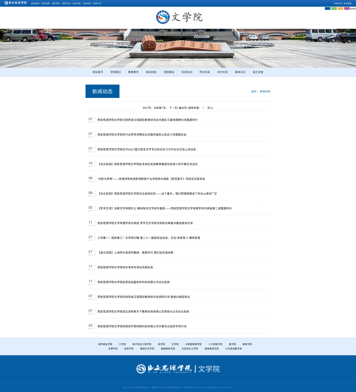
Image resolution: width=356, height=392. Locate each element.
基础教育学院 (168, 348)
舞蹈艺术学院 (147, 348)
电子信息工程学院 (142, 344)
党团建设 (169, 72)
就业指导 (87, 3)
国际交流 (66, 3)
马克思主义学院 (190, 348)
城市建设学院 (105, 344)
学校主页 (338, 3)
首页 (254, 91)
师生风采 (204, 72)
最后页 (183, 107)
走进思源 (35, 3)
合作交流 (222, 72)
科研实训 (187, 72)
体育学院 (129, 348)
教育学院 (247, 344)
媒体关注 (240, 72)
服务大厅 (98, 3)
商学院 (161, 344)
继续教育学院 (212, 348)
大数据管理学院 (193, 344)
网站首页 (98, 72)
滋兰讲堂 (258, 72)
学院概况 (115, 72)
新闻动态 (151, 72)
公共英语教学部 (233, 348)
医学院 (232, 344)
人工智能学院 (215, 344)
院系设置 (45, 3)
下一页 (173, 107)
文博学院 (113, 348)
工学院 (122, 344)
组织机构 (56, 3)
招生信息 (77, 3)
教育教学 (133, 72)
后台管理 (348, 3)
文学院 (175, 344)
